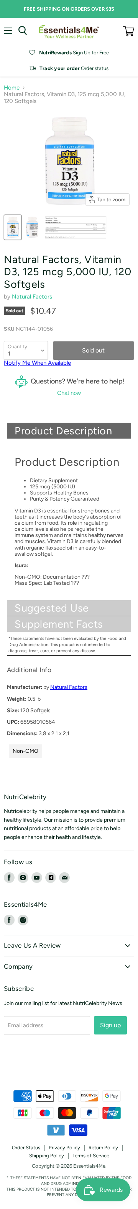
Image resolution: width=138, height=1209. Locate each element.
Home (12, 88)
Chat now (69, 393)
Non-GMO (25, 751)
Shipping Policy (46, 1155)
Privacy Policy (64, 1147)
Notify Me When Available (37, 362)
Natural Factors (32, 296)
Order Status (26, 1147)
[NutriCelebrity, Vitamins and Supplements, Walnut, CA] (69, 1069)
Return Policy (103, 1147)
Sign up (110, 1025)
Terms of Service (90, 1155)
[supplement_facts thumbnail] (76, 227)
